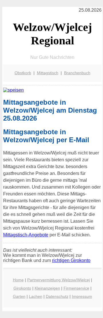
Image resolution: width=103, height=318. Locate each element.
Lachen (35, 296)
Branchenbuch (77, 73)
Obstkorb (23, 73)
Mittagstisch (47, 73)
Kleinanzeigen (47, 288)
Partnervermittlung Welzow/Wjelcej (58, 280)
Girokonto (22, 288)
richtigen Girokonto (71, 260)
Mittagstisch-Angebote (25, 234)
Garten (19, 296)
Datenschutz (57, 296)
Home (18, 280)
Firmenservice (76, 288)
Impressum (82, 296)
